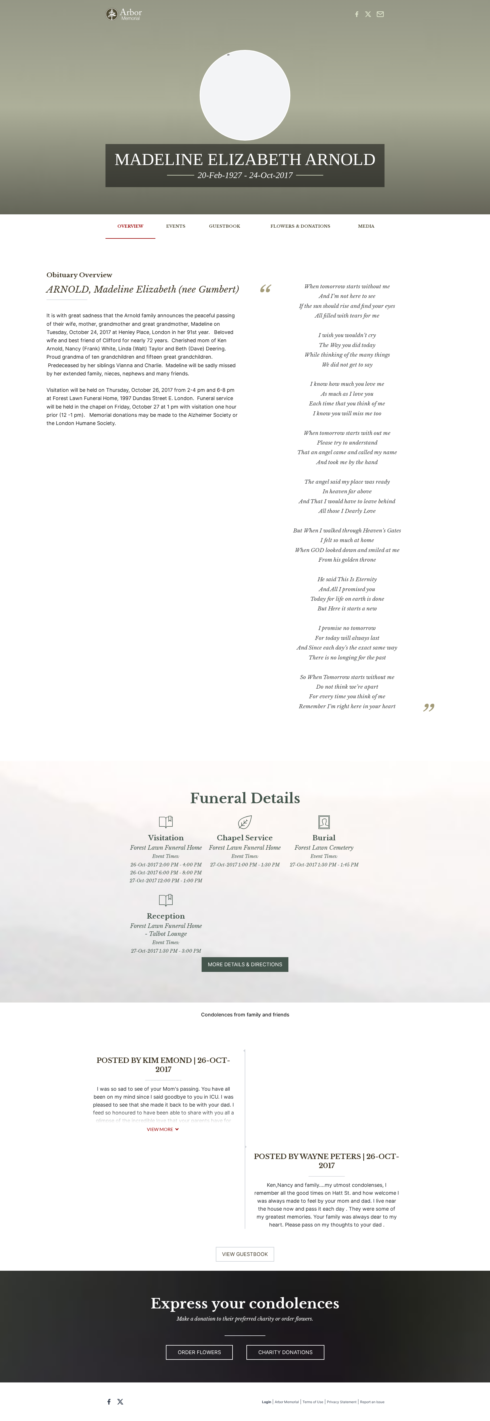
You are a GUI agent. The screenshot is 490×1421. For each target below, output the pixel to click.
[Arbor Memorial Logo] (123, 14)
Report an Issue (372, 1402)
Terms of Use (313, 1402)
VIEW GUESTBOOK (245, 1254)
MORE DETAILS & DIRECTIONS (245, 964)
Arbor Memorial (287, 1402)
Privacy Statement (341, 1402)
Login (266, 1402)
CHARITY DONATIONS (285, 1352)
